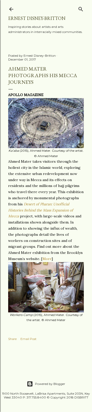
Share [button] (12, 339)
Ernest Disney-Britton (36, 18)
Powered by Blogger (50, 384)
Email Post (28, 339)
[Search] (81, 8)
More (47, 258)
